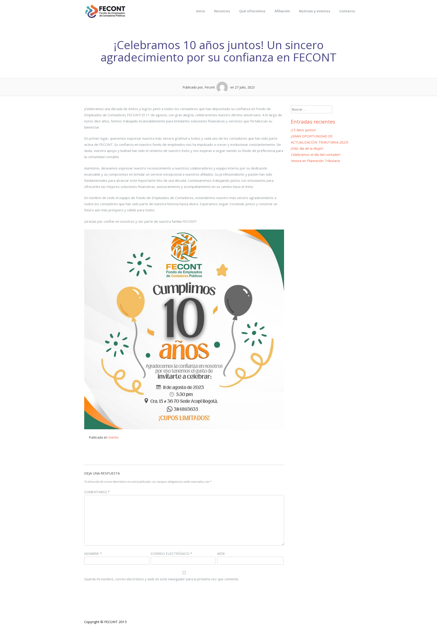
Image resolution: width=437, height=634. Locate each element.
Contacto (347, 11)
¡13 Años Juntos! (303, 130)
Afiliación (282, 11)
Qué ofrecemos (252, 11)
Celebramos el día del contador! (315, 154)
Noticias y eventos (314, 11)
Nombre (93, 553)
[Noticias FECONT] (105, 17)
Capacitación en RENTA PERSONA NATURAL (132, 452)
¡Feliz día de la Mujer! (307, 148)
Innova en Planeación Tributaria (236, 452)
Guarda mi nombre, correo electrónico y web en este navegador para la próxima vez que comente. (161, 579)
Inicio (200, 11)
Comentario (97, 492)
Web (221, 553)
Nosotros (222, 11)
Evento (113, 437)
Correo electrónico (171, 553)
